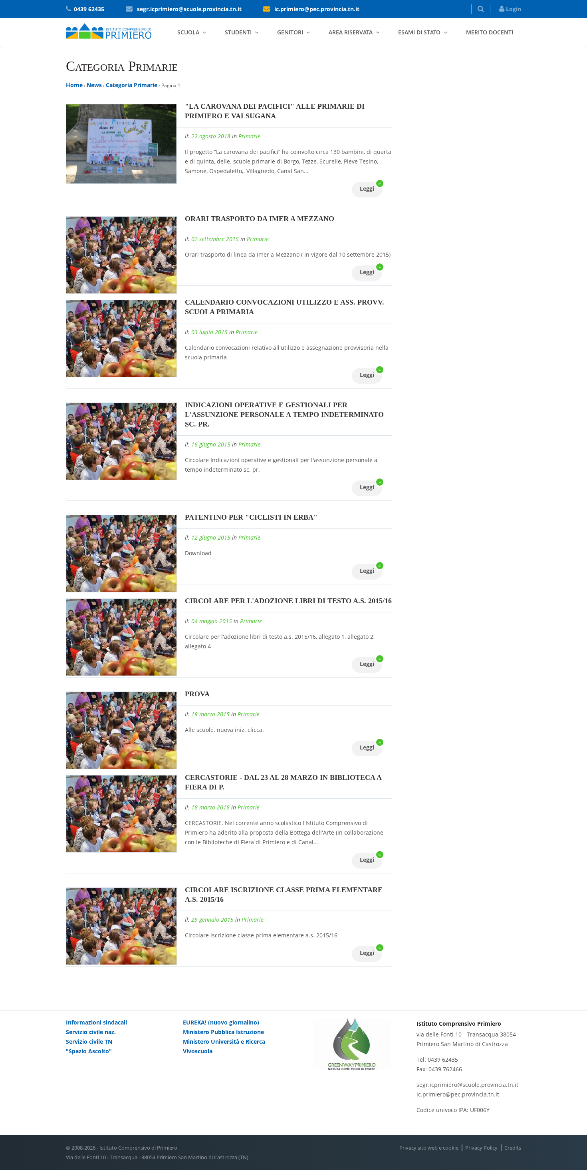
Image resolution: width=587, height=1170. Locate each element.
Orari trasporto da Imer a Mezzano (259, 219)
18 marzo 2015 (210, 714)
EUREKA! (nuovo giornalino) (221, 1022)
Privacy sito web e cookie (428, 1147)
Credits (512, 1147)
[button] (481, 9)
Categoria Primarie (131, 85)
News (94, 85)
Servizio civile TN (89, 1041)
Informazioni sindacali (96, 1022)
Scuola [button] (188, 32)
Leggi (370, 187)
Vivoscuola (197, 1051)
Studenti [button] (238, 32)
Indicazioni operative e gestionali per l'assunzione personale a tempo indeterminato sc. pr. (284, 414)
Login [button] (512, 9)
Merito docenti (489, 32)
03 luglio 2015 (209, 332)
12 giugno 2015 (210, 537)
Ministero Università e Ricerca (224, 1041)
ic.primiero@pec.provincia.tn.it (316, 9)
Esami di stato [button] (419, 32)
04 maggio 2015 (211, 621)
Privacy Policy (481, 1147)
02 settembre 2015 (215, 239)
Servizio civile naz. (91, 1032)
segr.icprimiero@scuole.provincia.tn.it (189, 9)
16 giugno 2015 (210, 444)
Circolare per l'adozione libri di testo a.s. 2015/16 (288, 601)
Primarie (249, 136)
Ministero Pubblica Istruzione (223, 1032)
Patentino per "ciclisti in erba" (251, 517)
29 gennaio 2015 (212, 919)
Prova (197, 694)
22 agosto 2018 (210, 136)
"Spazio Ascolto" (89, 1051)
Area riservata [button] (351, 32)
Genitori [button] (290, 32)
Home (74, 85)
